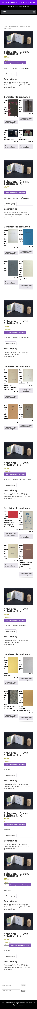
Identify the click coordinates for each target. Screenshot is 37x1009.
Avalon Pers (22, 626)
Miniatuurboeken (14, 26)
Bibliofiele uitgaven (25, 479)
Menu (4, 12)
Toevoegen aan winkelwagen (15, 63)
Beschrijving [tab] (10, 74)
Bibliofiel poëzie (24, 198)
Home (5, 26)
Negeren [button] (32, 2)
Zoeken (23, 985)
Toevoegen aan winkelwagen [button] (10, 122)
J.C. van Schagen (24, 337)
